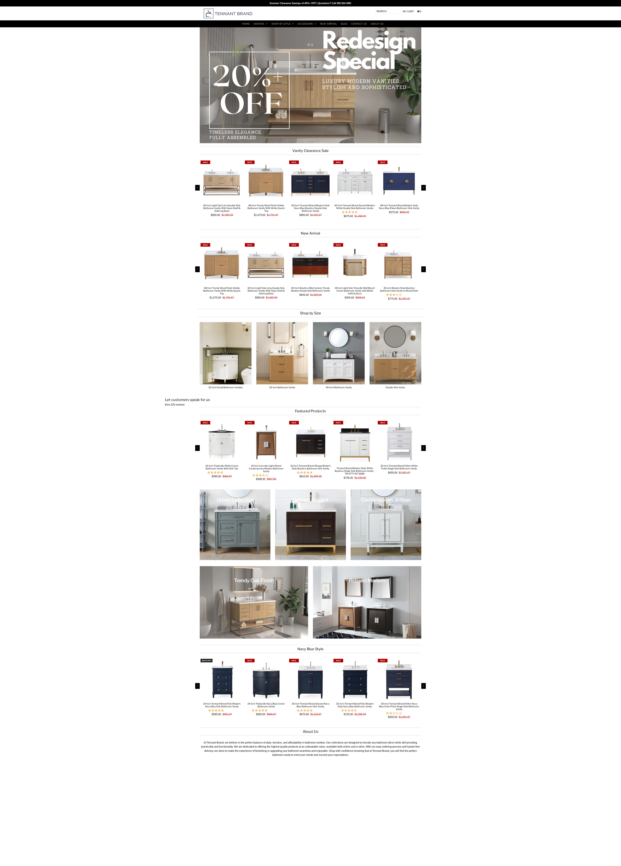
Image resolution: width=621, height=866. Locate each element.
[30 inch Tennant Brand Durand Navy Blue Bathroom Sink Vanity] (310, 680)
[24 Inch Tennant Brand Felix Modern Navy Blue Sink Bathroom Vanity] (221, 680)
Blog (344, 23)
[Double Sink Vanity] (395, 353)
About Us (377, 23)
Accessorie (305, 23)
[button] (350, 212)
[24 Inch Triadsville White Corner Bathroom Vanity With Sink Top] (221, 442)
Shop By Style (281, 23)
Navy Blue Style (310, 649)
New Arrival (328, 23)
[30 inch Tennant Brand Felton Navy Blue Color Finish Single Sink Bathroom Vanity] (399, 680)
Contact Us (359, 23)
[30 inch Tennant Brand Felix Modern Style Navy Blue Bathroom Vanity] (354, 680)
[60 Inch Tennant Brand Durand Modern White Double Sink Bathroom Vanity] (354, 181)
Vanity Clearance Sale (310, 151)
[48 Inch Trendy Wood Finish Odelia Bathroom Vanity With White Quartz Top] (266, 181)
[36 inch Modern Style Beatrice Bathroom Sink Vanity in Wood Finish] (399, 264)
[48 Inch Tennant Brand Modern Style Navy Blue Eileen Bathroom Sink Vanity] (399, 181)
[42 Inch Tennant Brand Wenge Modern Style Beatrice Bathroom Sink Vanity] (310, 442)
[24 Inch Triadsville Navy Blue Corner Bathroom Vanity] (266, 680)
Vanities (259, 23)
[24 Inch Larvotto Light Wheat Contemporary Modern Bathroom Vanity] (266, 442)
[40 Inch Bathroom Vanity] (339, 353)
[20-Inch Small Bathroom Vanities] (226, 353)
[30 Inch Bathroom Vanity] (282, 353)
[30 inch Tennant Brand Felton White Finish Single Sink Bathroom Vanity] (399, 442)
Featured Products (310, 411)
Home (246, 23)
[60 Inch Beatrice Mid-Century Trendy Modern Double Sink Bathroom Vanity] (310, 264)
